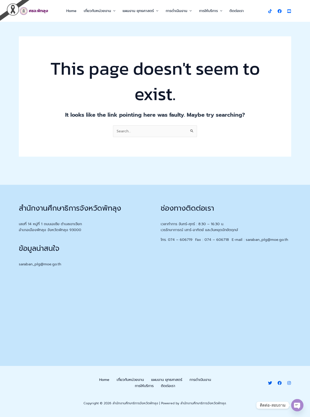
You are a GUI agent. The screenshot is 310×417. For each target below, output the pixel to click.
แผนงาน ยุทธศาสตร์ (138, 11)
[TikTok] (270, 11)
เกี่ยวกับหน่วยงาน (97, 11)
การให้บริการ (208, 11)
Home (71, 11)
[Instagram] (289, 383)
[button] (113, 11)
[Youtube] (289, 11)
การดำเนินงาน (176, 11)
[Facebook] (280, 11)
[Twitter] (270, 383)
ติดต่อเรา (236, 11)
